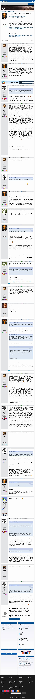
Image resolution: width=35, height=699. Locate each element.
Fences (2, 682)
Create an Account (30, 681)
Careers (20, 682)
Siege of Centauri (11, 687)
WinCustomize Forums (25, 43)
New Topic (31, 3)
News (20, 683)
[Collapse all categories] (33, 624)
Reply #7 (10, 191)
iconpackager (25, 663)
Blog (19, 680)
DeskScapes (2, 683)
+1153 (4, 96)
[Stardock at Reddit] (23, 653)
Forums (20, 688)
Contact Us (20, 687)
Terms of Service (17, 697)
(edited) (30, 261)
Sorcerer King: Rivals (12, 688)
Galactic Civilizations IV (12, 681)
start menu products (29, 658)
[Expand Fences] (19, 633)
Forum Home (4, 5)
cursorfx (24, 664)
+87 (4, 219)
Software (2, 677)
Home (2, 11)
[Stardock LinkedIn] (28, 653)
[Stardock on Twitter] (22, 651)
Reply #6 (10, 174)
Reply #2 (10, 63)
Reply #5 (10, 157)
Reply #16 (10, 431)
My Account (29, 680)
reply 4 (17, 177)
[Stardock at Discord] (24, 653)
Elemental (10, 680)
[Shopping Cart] (32, 1)
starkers (4, 90)
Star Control (11, 683)
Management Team (21, 681)
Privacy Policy (12, 697)
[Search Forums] (34, 1)
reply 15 (17, 482)
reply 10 (17, 322)
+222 (4, 24)
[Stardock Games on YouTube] (25, 651)
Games (10, 677)
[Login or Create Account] (31, 1)
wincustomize (20, 663)
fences (20, 658)
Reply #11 (10, 286)
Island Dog (4, 502)
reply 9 (17, 267)
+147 (4, 54)
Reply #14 (10, 373)
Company (21, 677)
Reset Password (30, 683)
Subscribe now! (9, 653)
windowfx (30, 664)
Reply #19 (10, 496)
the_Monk (4, 18)
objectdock (26, 659)
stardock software (21, 659)
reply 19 (16, 548)
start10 (28, 662)
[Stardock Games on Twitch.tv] (27, 651)
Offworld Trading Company (13, 686)
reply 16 (17, 451)
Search (8, 5)
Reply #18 (10, 478)
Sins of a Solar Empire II (12, 682)
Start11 (2, 681)
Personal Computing (12, 11)
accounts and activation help (22, 662)
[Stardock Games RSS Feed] (29, 653)
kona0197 (4, 214)
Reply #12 (10, 303)
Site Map (23, 697)
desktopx (31, 662)
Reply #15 (10, 405)
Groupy (2, 686)
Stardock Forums (20, 17)
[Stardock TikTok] (26, 653)
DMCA (20, 697)
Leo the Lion (4, 308)
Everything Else (6, 11)
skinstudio (20, 664)
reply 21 (17, 585)
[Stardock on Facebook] (23, 651)
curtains (20, 667)
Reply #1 (10, 43)
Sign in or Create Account (15, 618)
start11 (29, 663)
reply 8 (17, 228)
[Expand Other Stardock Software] (19, 638)
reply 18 (17, 521)
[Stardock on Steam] (30, 651)
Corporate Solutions (3, 680)
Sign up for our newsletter (5, 693)
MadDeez (4, 48)
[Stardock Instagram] (28, 651)
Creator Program (21, 686)
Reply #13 (10, 319)
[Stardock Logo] (5, 1)
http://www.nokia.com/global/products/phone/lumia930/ (17, 16)
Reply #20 (10, 518)
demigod (27, 664)
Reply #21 (10, 564)
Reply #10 (10, 261)
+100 (4, 313)
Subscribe (24, 693)
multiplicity (30, 659)
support (27, 667)
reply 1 (17, 88)
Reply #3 (10, 85)
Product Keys (29, 682)
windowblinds (23, 658)
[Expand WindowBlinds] (19, 644)
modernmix (23, 667)
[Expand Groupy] (19, 634)
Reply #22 (10, 581)
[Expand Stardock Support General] (19, 628)
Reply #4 (10, 103)
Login (11, 5)
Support (29, 677)
